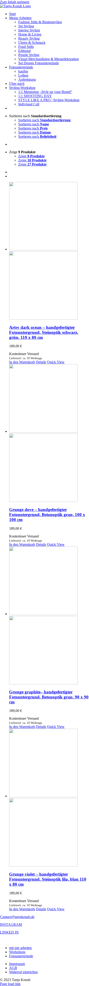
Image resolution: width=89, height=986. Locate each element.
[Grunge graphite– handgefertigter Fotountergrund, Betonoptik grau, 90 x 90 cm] (49, 616)
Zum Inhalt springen (14, 2)
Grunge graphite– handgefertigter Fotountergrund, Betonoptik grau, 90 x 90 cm (49, 697)
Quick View (56, 362)
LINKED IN (9, 932)
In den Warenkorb (22, 362)
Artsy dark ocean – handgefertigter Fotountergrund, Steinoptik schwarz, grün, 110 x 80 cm (43, 332)
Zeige (31, 156)
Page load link (10, 984)
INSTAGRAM (11, 924)
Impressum (17, 964)
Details (41, 362)
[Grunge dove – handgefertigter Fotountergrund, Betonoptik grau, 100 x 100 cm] (49, 433)
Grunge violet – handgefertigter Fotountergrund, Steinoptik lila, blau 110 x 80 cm (47, 879)
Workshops (17, 952)
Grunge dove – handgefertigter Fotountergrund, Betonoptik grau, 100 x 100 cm (47, 514)
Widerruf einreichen (23, 972)
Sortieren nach (44, 120)
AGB (13, 968)
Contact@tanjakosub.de (17, 917)
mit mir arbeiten (20, 948)
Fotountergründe (21, 956)
